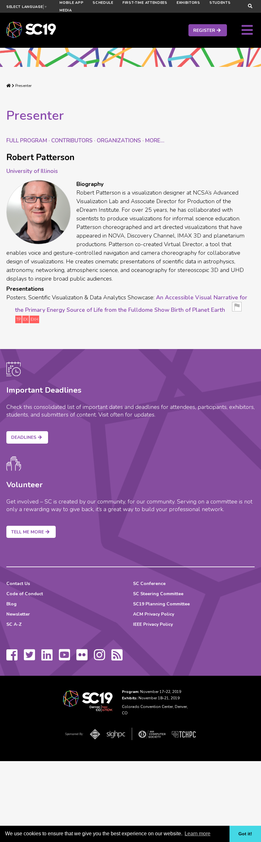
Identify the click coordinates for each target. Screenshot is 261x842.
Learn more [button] (197, 833)
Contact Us (18, 584)
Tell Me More (27, 532)
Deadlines (23, 437)
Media (66, 10)
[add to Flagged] (237, 308)
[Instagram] (99, 657)
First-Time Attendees (145, 2)
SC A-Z (14, 624)
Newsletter (18, 614)
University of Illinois (32, 171)
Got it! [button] (245, 833)
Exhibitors (188, 2)
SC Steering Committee (158, 594)
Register (204, 30)
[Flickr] (82, 657)
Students (220, 2)
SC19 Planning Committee (161, 604)
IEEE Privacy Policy (153, 624)
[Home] (8, 85)
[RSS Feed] (117, 657)
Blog (11, 604)
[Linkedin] (47, 657)
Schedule (103, 2)
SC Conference (149, 584)
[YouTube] (64, 657)
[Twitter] (29, 657)
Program (26, 140)
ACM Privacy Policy (153, 614)
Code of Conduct (24, 594)
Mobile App (71, 2)
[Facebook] (12, 657)
